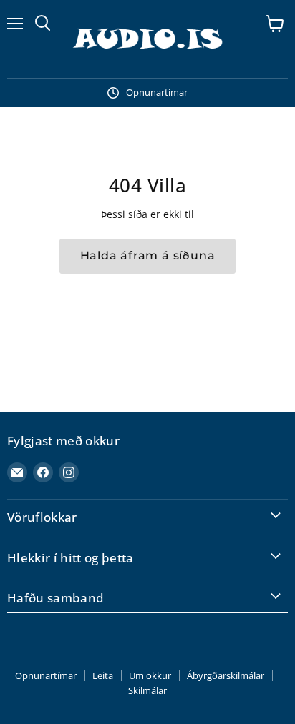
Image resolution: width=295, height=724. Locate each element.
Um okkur (150, 675)
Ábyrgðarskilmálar (225, 675)
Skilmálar (147, 690)
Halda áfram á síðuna (148, 255)
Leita (102, 675)
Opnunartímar (46, 675)
